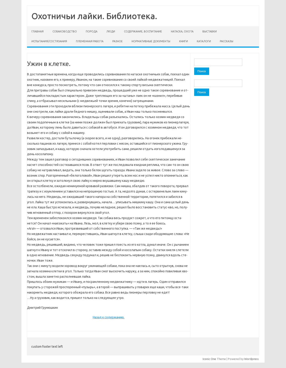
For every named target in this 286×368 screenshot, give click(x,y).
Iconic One (209, 358)
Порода (91, 31)
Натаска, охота (182, 31)
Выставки (209, 31)
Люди (110, 31)
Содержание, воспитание (143, 31)
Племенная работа (89, 41)
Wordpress (251, 358)
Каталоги (204, 41)
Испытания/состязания (49, 41)
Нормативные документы (151, 41)
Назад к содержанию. (108, 317)
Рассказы (226, 41)
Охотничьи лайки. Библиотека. (94, 16)
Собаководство (65, 31)
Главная (38, 31)
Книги (183, 41)
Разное (117, 41)
